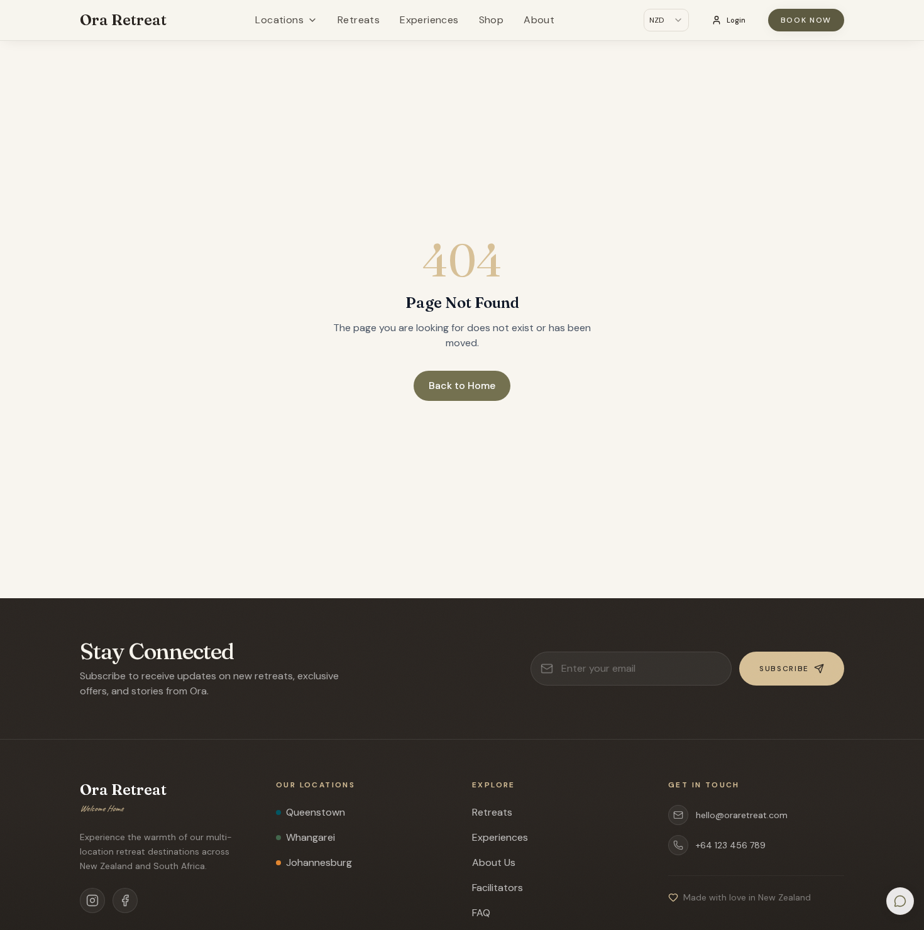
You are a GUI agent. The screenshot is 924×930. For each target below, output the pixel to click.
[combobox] (666, 20)
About (539, 19)
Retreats (359, 19)
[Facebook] (125, 900)
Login (736, 20)
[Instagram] (92, 900)
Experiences (429, 19)
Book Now (806, 20)
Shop (491, 19)
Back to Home (462, 385)
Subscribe (784, 669)
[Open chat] (900, 901)
